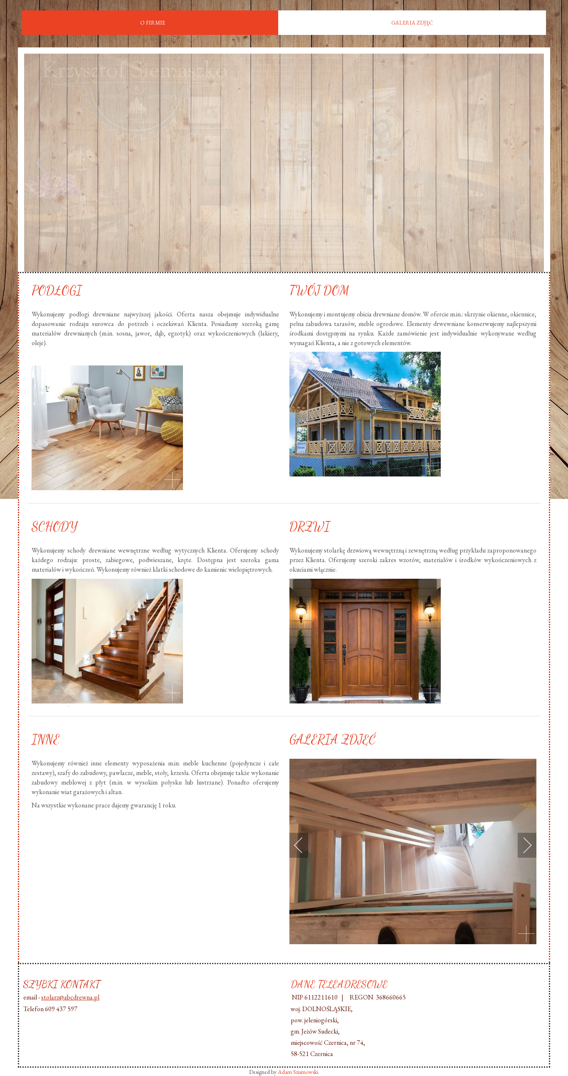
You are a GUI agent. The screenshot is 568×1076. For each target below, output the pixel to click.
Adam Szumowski (298, 1072)
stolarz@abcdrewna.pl (70, 997)
